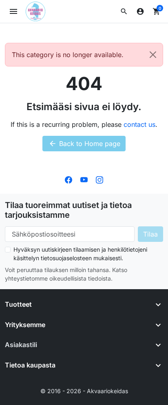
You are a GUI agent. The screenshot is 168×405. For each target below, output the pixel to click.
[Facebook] (68, 179)
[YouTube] (84, 179)
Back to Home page (84, 143)
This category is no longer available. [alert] (68, 55)
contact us (139, 124)
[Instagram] (99, 179)
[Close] (153, 54)
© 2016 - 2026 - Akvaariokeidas (84, 390)
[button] (123, 11)
